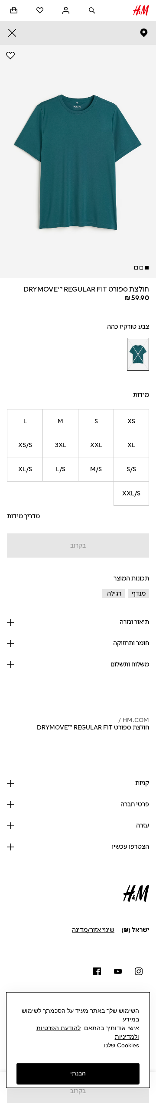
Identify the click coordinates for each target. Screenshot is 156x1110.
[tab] (147, 268)
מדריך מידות (23, 516)
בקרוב (78, 545)
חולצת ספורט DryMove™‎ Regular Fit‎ (93, 727)
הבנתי (78, 1073)
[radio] (138, 354)
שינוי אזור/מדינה (93, 930)
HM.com (136, 720)
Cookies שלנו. (120, 1045)
